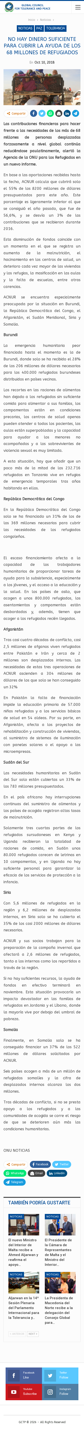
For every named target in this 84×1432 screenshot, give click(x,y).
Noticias (25, 28)
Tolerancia (55, 28)
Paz (39, 28)
